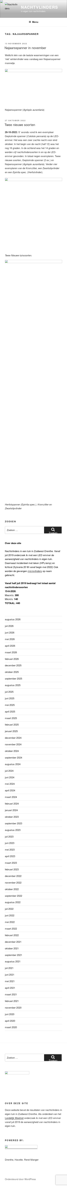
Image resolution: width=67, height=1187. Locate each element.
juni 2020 (9, 1014)
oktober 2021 (12, 948)
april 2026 (10, 645)
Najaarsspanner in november (25, 47)
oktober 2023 (12, 816)
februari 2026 (12, 659)
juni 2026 (9, 632)
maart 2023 (11, 862)
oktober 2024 (12, 751)
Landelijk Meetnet (14, 1118)
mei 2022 (10, 922)
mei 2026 (10, 639)
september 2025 (13, 678)
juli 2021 (9, 968)
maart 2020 (11, 1027)
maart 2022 (11, 928)
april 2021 (10, 987)
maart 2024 (11, 797)
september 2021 (13, 955)
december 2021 (13, 941)
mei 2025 (10, 705)
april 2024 (10, 790)
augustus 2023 (12, 830)
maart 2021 (11, 994)
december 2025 (13, 665)
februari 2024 (12, 803)
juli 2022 (9, 908)
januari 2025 (11, 731)
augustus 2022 (12, 902)
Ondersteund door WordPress (20, 1179)
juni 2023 (9, 843)
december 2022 (13, 876)
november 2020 (13, 1007)
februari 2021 (12, 1001)
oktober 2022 (12, 889)
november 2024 (13, 744)
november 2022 (13, 882)
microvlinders (35, 571)
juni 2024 (9, 777)
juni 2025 (9, 698)
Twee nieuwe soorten (20, 124)
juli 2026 (9, 626)
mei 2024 (10, 783)
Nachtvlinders (39, 7)
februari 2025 (12, 724)
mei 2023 (10, 849)
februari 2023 (12, 869)
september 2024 (13, 757)
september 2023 (13, 823)
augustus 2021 (12, 961)
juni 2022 (9, 915)
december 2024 (13, 737)
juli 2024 (9, 770)
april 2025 (10, 711)
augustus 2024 (12, 764)
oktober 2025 (12, 672)
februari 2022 (12, 935)
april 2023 (10, 856)
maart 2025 (11, 718)
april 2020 (10, 1020)
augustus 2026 (12, 619)
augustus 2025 (12, 685)
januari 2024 (11, 810)
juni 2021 (9, 974)
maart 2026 (11, 652)
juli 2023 (9, 836)
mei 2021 (10, 981)
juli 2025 (9, 691)
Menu (35, 21)
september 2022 (13, 895)
